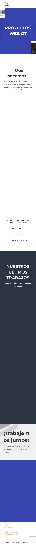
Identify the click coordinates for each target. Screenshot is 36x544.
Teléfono (6, 482)
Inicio (5, 523)
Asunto (6, 492)
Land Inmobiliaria (13, 397)
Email (5, 489)
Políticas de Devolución (11, 532)
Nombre (6, 476)
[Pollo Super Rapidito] (18, 341)
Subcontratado (8, 374)
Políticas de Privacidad (11, 534)
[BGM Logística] (18, 313)
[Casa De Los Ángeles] (18, 368)
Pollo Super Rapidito (15, 343)
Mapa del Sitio (8, 527)
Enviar (9, 509)
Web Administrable (9, 319)
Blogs (5, 530)
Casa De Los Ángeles (16, 370)
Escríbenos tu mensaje (11, 499)
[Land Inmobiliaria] (18, 395)
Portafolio (7, 525)
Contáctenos (8, 537)
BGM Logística (12, 316)
